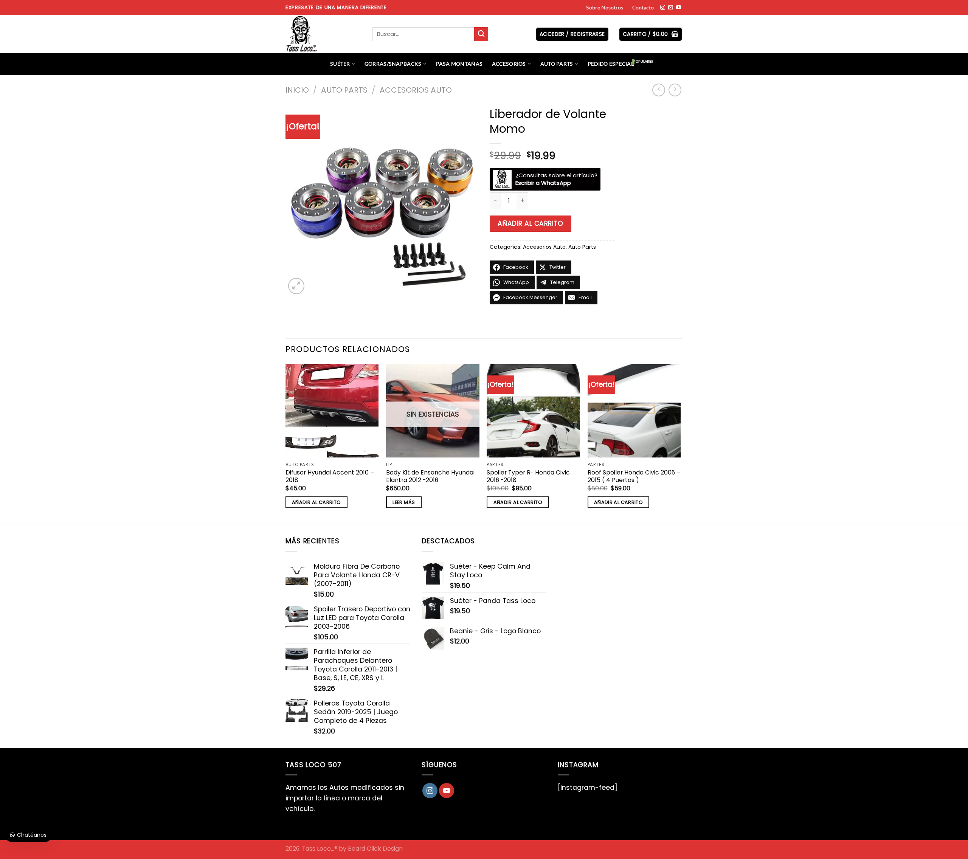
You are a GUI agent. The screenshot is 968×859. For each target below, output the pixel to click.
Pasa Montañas (459, 63)
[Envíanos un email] (670, 8)
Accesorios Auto (416, 90)
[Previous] (286, 443)
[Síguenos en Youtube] (678, 8)
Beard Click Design (375, 848)
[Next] (680, 443)
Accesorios (509, 63)
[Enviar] (481, 34)
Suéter (340, 63)
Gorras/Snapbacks (393, 63)
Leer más (403, 502)
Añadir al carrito (530, 223)
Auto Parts (556, 63)
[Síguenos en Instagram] (662, 8)
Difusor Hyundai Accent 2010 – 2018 (329, 476)
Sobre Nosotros (604, 7)
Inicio (297, 90)
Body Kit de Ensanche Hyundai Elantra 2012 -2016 (430, 476)
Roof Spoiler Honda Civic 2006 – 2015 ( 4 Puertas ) (634, 476)
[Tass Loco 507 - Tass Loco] (323, 34)
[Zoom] (296, 286)
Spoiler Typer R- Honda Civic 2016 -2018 (528, 476)
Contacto (643, 7)
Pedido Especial (611, 63)
